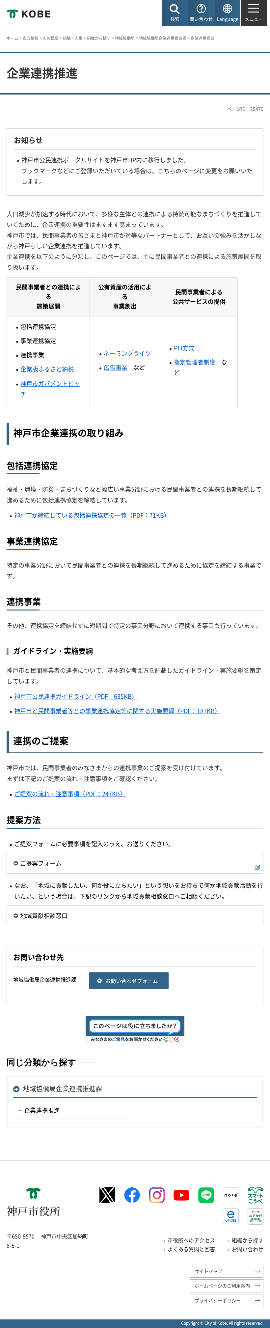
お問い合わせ (247, 1249)
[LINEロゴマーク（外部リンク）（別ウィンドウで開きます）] (206, 1195)
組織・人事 (73, 38)
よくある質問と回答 (191, 1249)
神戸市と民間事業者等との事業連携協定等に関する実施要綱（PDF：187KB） (117, 710)
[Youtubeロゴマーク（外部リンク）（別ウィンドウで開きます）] (181, 1195)
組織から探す (99, 38)
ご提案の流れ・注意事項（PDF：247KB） (70, 793)
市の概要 (51, 38)
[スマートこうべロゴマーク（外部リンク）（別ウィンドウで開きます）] (255, 1195)
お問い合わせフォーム (131, 981)
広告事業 (115, 367)
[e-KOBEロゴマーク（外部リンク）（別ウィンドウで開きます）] (231, 1216)
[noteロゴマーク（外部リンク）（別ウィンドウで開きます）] (231, 1195)
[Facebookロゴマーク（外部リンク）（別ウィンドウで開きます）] (132, 1195)
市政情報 (31, 38)
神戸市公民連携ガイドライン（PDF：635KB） (76, 696)
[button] (175, 13)
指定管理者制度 (194, 362)
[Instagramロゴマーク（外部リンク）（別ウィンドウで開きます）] (157, 1195)
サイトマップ (208, 1271)
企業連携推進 (42, 1110)
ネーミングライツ (127, 353)
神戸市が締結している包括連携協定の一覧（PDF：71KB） (92, 515)
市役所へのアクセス (191, 1240)
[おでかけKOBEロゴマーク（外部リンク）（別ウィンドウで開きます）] (255, 1216)
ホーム (12, 38)
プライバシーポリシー (218, 1300)
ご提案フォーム (41, 863)
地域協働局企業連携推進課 (162, 38)
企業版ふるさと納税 (47, 369)
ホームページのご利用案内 (222, 1285)
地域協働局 (125, 38)
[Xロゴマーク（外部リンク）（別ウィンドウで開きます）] (107, 1195)
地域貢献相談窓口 (44, 915)
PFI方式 (184, 347)
